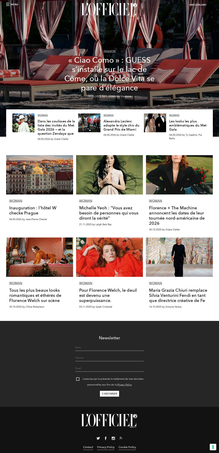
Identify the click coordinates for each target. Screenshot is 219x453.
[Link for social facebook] (105, 439)
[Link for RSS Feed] (121, 438)
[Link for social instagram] (113, 439)
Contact (88, 447)
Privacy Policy (124, 384)
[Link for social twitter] (98, 439)
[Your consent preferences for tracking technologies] (213, 447)
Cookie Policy (127, 447)
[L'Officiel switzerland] (109, 9)
